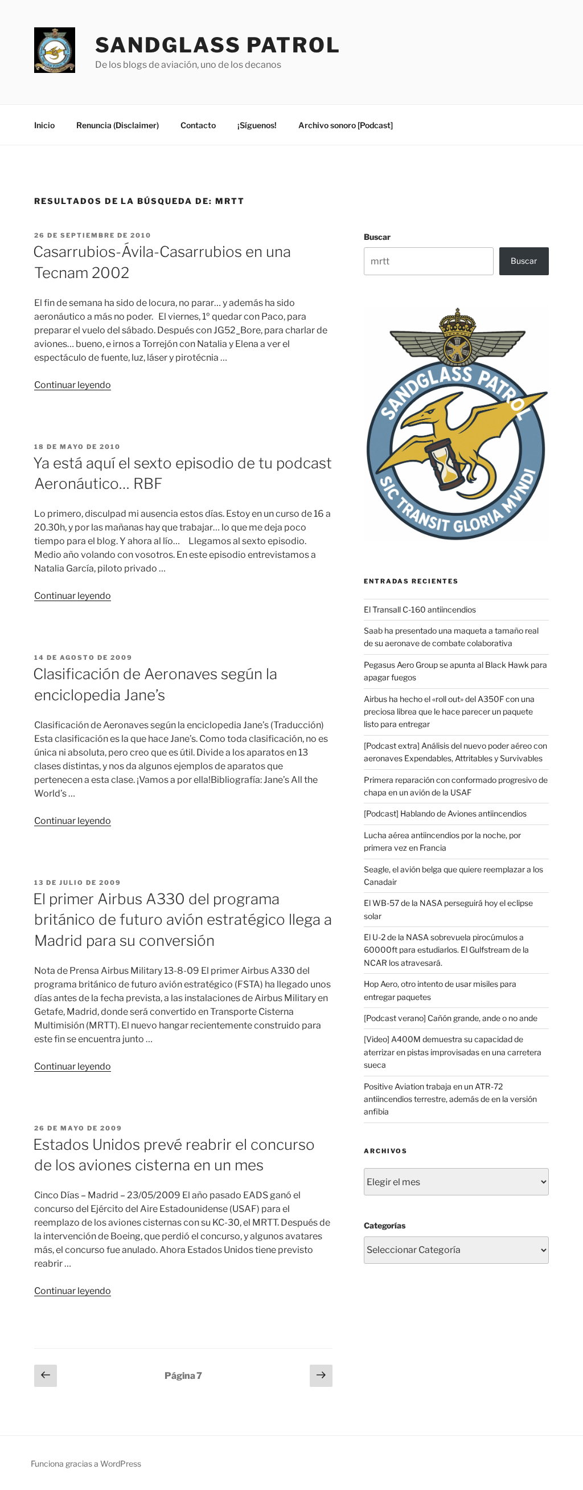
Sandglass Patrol (218, 45)
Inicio (44, 125)
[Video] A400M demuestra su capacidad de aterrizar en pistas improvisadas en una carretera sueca (452, 1051)
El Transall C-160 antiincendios (420, 609)
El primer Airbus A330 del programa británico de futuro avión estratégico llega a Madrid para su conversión (182, 919)
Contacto (198, 125)
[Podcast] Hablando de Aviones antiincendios (445, 813)
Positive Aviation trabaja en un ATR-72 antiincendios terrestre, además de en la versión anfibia (450, 1099)
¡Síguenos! (257, 125)
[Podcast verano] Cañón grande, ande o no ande (450, 1018)
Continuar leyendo (72, 384)
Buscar (377, 237)
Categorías (384, 1225)
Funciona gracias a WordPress (86, 1463)
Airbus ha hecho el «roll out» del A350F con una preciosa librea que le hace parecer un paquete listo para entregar (449, 711)
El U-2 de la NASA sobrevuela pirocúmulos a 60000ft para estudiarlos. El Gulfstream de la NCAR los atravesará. (446, 950)
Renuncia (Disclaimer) (117, 125)
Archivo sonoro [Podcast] (345, 125)
